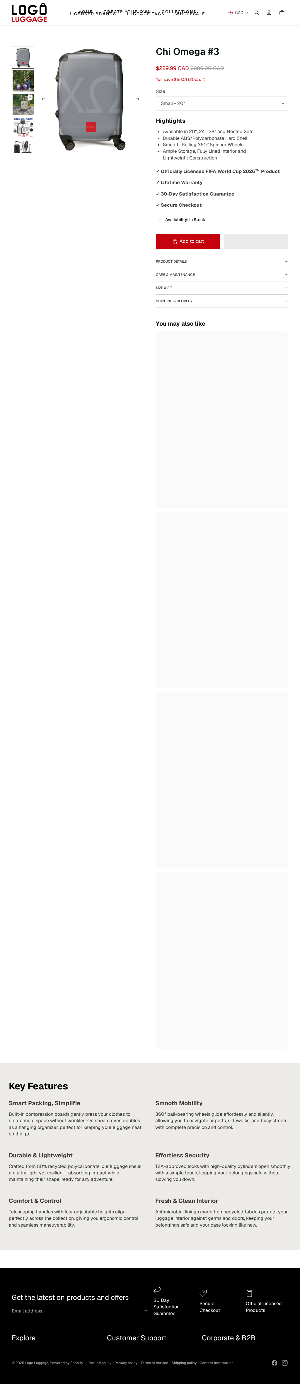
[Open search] (256, 12)
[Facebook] (274, 1362)
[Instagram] (284, 1362)
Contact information (216, 1363)
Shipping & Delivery (174, 301)
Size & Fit (164, 288)
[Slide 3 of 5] (23, 104)
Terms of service (154, 1363)
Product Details (171, 261)
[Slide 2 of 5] (23, 80)
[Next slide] (139, 99)
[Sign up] (145, 1311)
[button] (256, 241)
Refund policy (100, 1363)
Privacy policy (126, 1363)
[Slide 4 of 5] (23, 127)
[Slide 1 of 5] (23, 57)
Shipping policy (184, 1363)
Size (160, 91)
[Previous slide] (42, 99)
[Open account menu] (268, 12)
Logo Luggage (36, 1363)
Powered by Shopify (66, 1363)
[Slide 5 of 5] (23, 151)
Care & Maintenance (175, 274)
